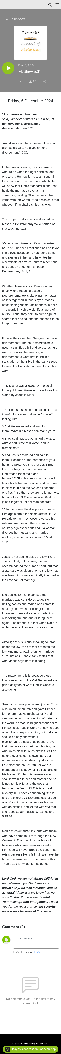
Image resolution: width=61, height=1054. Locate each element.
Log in (37, 952)
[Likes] (20, 81)
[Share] (45, 81)
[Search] (50, 4)
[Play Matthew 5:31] (8, 68)
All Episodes (16, 19)
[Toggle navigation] (57, 5)
